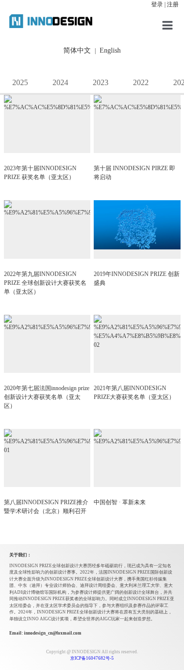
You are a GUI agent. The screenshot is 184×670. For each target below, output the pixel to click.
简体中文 (77, 50)
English (110, 50)
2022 (141, 82)
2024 (60, 82)
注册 (173, 4)
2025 (20, 82)
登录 (157, 4)
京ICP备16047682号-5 (92, 658)
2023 (100, 82)
